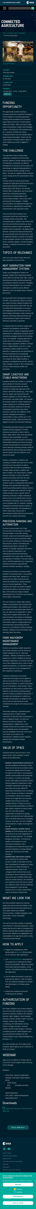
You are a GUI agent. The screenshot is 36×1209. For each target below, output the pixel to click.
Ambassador (6, 1167)
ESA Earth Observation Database (11, 1169)
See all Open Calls (18, 1127)
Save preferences (18, 1196)
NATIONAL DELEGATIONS (10, 1156)
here (10, 1039)
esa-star (19, 952)
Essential (19, 1189)
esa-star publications (15, 959)
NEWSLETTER (7, 1158)
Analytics (19, 1192)
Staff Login (5, 1164)
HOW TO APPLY (7, 1153)
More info (18, 1184)
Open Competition (19, 33)
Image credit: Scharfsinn (8, 63)
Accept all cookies (18, 1203)
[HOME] (7, 1143)
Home (4, 33)
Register (7, 94)
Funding (10, 33)
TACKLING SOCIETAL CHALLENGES (13, 1161)
